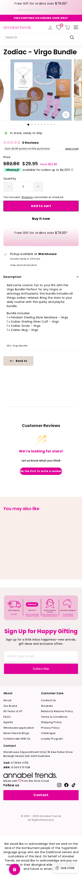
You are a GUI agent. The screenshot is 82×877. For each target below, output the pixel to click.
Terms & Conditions (54, 717)
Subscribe (41, 668)
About (7, 700)
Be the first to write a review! (41, 471)
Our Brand (10, 706)
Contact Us (48, 700)
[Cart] (67, 27)
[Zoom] (66, 115)
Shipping (27, 197)
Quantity (9, 179)
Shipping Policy (51, 722)
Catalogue (48, 733)
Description (12, 277)
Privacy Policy (50, 728)
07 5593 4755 (15, 763)
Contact (40, 795)
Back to (21, 361)
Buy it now (41, 218)
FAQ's (7, 717)
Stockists (47, 706)
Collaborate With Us (16, 739)
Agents (8, 722)
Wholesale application (18, 728)
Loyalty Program (52, 739)
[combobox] (41, 37)
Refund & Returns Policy (57, 711)
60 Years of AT (12, 711)
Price (7, 157)
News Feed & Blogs (16, 733)
